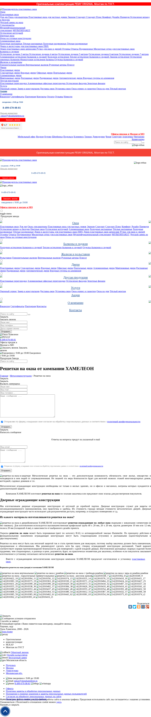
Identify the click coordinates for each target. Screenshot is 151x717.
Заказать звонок (12, 120)
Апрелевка (127, 136)
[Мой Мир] (143, 607)
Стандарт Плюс (93, 17)
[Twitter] (134, 607)
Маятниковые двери (10, 78)
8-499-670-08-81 (12, 107)
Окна (2, 12)
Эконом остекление (119, 57)
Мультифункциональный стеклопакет (92, 234)
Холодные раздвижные (54, 43)
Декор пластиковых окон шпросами (18, 49)
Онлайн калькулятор (17, 655)
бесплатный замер (18, 657)
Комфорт (106, 17)
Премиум (124, 17)
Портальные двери (62, 73)
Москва (10, 668)
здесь (58, 702)
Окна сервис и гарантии (83, 88)
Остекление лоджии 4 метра (43, 54)
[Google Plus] (147, 607)
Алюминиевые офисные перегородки (46, 83)
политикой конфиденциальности (123, 421)
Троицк (88, 136)
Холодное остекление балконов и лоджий (21, 247)
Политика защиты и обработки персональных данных (33, 691)
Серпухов (117, 136)
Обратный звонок (20, 652)
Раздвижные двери (49, 78)
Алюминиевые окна (10, 41)
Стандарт (80, 17)
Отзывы (59, 96)
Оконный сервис (8, 88)
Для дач (4, 17)
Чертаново (139, 136)
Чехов (108, 136)
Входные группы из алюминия (98, 78)
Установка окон (63, 88)
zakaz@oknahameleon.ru (12, 115)
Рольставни (6, 258)
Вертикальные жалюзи (37, 65)
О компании (6, 94)
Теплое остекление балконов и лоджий (89, 57)
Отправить (6, 332)
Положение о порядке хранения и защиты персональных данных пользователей (46, 694)
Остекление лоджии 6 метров (103, 54)
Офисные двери (45, 73)
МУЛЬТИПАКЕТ (21, 30)
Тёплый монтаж (117, 88)
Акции (3, 91)
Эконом (71, 17)
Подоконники (85, 49)
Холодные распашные (11, 43)
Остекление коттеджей (11, 33)
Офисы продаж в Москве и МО (127, 134)
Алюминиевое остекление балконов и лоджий (23, 57)
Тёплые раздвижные (77, 43)
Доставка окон (47, 88)
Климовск (79, 136)
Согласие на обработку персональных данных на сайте (33, 696)
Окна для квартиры (18, 17)
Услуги (3, 86)
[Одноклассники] (139, 607)
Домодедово (98, 136)
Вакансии (5, 96)
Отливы (65, 49)
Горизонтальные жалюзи (12, 65)
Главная (4, 376)
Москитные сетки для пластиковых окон (114, 49)
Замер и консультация (28, 88)
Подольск (68, 136)
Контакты (41, 96)
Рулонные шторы (58, 65)
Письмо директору (8, 113)
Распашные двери (30, 78)
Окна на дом (102, 88)
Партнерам (30, 96)
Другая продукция (9, 80)
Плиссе (70, 65)
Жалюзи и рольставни (75, 254)
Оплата (50, 96)
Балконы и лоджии (9, 51)
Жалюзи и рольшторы (11, 62)
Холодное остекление (58, 57)
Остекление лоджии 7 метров (133, 54)
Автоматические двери (70, 78)
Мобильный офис (27, 136)
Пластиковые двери (10, 70)
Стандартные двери (10, 73)
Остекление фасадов (76, 83)
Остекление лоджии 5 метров (73, 54)
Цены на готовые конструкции (15, 38)
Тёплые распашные (32, 43)
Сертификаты (17, 96)
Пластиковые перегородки (13, 83)
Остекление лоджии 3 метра (14, 54)
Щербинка (57, 136)
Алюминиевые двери (11, 75)
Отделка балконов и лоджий (68, 59)
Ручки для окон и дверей (48, 49)
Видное (40, 136)
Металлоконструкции (21, 376)
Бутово (47, 136)
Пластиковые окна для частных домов (47, 17)
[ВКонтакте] (130, 607)
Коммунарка (138, 139)
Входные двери (28, 73)
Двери (3, 67)
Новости (68, 96)
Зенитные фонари (96, 83)
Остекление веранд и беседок (15, 229)
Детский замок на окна (11, 22)
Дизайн (115, 17)
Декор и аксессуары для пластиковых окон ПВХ (24, 46)
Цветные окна (7, 35)
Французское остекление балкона (37, 59)
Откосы (74, 49)
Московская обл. (14, 673)
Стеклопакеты (7, 25)
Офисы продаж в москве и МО (16, 207)
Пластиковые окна (9, 14)
